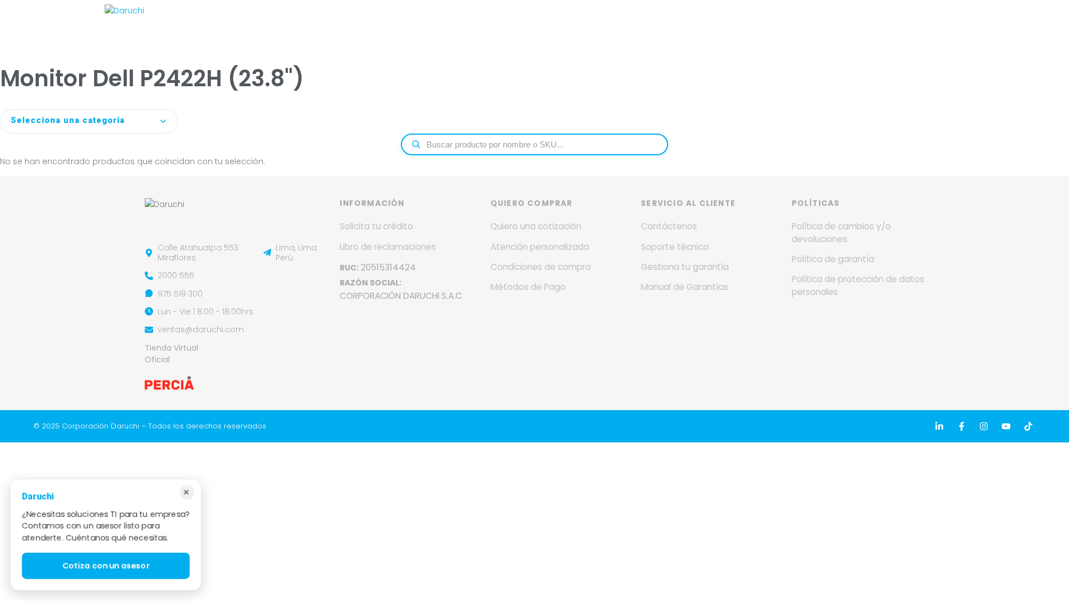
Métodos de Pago (528, 287)
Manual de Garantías (684, 287)
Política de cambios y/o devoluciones (841, 232)
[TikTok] (1028, 426)
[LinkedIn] (939, 426)
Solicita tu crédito (376, 226)
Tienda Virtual (923, 23)
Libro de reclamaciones (388, 247)
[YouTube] (1006, 426)
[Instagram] (984, 426)
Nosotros (373, 23)
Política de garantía (833, 259)
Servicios (494, 23)
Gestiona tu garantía (685, 267)
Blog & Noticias (772, 23)
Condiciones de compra (541, 267)
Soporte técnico (675, 247)
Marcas (430, 23)
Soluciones (566, 23)
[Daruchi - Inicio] (124, 23)
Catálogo (639, 23)
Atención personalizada (540, 247)
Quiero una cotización (536, 226)
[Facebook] (961, 426)
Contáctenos (669, 226)
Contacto (848, 23)
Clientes (699, 23)
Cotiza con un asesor (105, 566)
